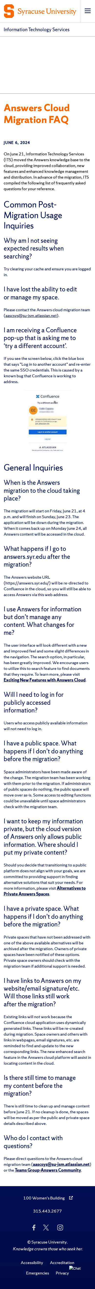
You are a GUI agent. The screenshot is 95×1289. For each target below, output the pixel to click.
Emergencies (37, 1273)
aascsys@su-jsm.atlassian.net (31, 315)
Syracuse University (49, 1242)
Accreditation (62, 1262)
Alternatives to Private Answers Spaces (45, 891)
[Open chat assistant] (77, 1273)
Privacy (62, 1273)
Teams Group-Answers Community (48, 1170)
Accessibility (32, 1262)
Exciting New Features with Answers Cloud (45, 680)
